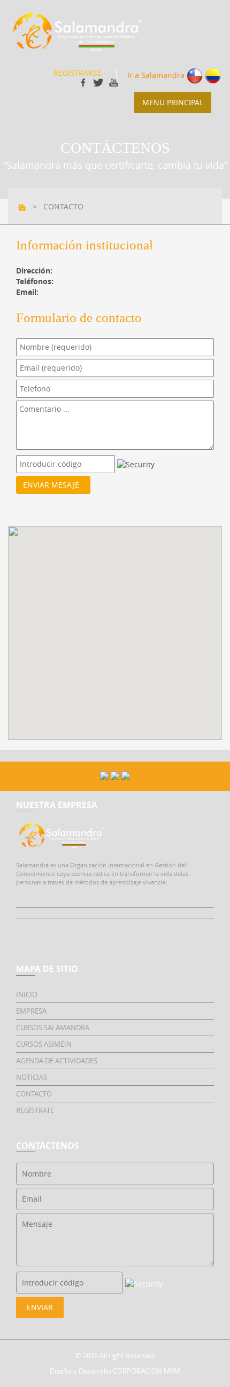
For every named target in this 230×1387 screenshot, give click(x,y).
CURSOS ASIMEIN (44, 1044)
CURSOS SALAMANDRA (52, 1027)
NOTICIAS (31, 1077)
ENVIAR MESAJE (53, 485)
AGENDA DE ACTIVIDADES (56, 1060)
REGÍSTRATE (35, 1110)
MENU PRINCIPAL (172, 102)
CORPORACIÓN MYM (146, 1371)
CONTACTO (34, 1094)
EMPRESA (31, 1011)
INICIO (26, 994)
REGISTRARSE (77, 73)
